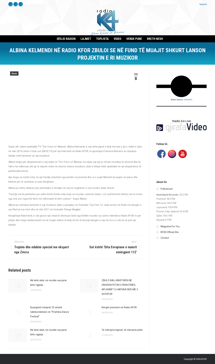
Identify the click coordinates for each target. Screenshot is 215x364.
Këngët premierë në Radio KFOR (119, 307)
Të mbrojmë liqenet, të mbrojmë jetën (122, 329)
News (14, 73)
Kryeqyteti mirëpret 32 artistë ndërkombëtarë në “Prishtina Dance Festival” (49, 312)
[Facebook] (161, 153)
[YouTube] (183, 153)
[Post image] (17, 285)
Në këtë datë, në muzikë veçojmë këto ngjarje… (48, 282)
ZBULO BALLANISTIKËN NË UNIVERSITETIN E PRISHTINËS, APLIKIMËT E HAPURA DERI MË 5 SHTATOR (120, 287)
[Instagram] (172, 153)
